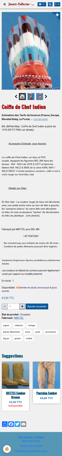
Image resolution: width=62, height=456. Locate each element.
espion (6, 325)
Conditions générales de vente (31, 450)
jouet (37, 332)
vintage (31, 325)
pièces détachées (11, 332)
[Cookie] (7, 449)
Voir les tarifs (40, 119)
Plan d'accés (25, 437)
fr (56, 4)
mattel (29, 338)
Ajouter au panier (37, 306)
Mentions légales (31, 440)
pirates (17, 338)
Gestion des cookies (31, 445)
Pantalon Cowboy (46, 393)
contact (39, 437)
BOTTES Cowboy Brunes (15, 395)
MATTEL (19, 318)
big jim (6, 338)
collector (18, 325)
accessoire (50, 332)
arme (27, 332)
